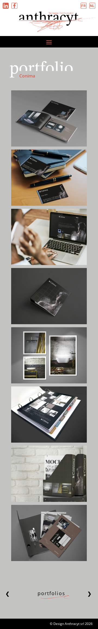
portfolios (51, 593)
